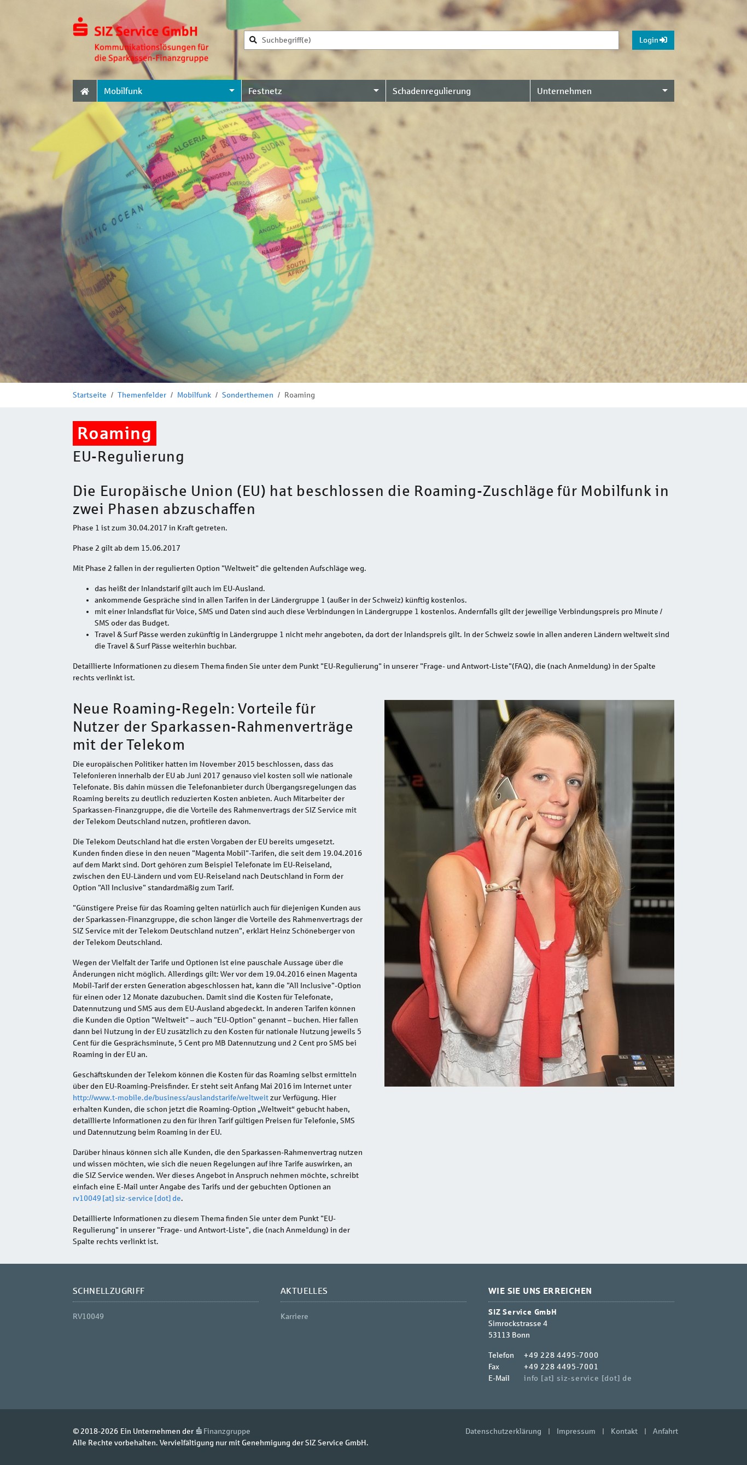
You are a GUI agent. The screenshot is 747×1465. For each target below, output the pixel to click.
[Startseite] (85, 91)
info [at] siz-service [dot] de (578, 1378)
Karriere (294, 1316)
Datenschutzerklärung (503, 1431)
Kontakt (624, 1431)
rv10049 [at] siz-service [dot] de (127, 1198)
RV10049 (88, 1316)
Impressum (576, 1431)
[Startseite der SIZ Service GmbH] (141, 39)
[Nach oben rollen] (724, 1442)
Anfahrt (665, 1431)
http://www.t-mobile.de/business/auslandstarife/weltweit (171, 1098)
